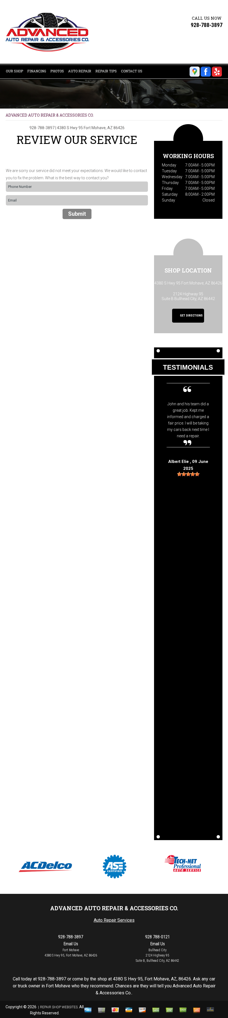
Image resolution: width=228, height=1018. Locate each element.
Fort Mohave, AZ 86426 (104, 128)
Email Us (70, 943)
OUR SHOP (14, 71)
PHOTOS (57, 71)
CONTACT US (131, 71)
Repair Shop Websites (59, 1007)
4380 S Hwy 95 (70, 128)
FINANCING (36, 71)
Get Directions (191, 316)
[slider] (188, 474)
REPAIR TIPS (106, 71)
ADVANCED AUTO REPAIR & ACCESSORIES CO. (50, 115)
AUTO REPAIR (79, 71)
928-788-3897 (206, 25)
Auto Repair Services (114, 920)
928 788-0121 (157, 936)
